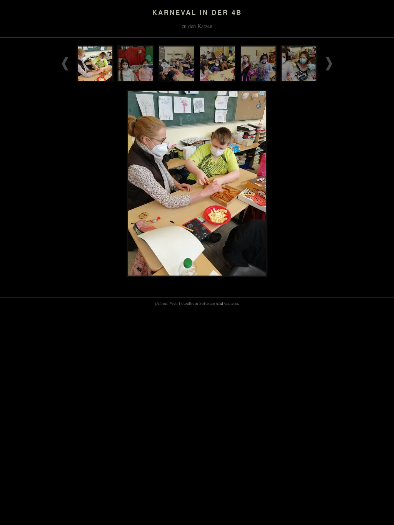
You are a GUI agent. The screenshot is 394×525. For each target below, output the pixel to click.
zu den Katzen (197, 26)
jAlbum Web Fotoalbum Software (185, 303)
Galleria (231, 303)
